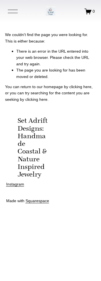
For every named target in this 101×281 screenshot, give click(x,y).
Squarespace (37, 200)
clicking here (80, 86)
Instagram (15, 184)
